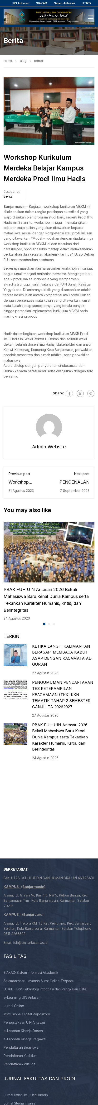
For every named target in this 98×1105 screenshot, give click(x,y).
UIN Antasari (20, 3)
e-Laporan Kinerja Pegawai (25, 1039)
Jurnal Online (14, 1006)
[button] (44, 624)
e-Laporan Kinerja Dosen (23, 1031)
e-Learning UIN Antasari (22, 997)
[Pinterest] (90, 393)
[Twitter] (80, 393)
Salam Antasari (64, 3)
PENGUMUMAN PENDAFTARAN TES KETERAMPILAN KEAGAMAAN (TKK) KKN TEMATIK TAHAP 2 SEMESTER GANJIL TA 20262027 (62, 694)
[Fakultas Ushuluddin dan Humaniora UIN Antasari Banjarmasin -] (49, 16)
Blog (23, 61)
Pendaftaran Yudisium (20, 1056)
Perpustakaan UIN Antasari (24, 1022)
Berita (38, 61)
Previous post (19, 474)
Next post (81, 474)
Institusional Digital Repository (27, 1014)
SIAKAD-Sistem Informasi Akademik (31, 972)
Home (8, 61)
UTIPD (86, 3)
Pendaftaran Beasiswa (21, 1047)
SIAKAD (41, 3)
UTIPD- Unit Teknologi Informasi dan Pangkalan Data (45, 989)
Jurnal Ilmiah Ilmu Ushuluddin (26, 1095)
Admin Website (49, 447)
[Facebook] (69, 393)
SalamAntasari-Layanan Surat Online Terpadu (39, 981)
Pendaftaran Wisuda (19, 1064)
